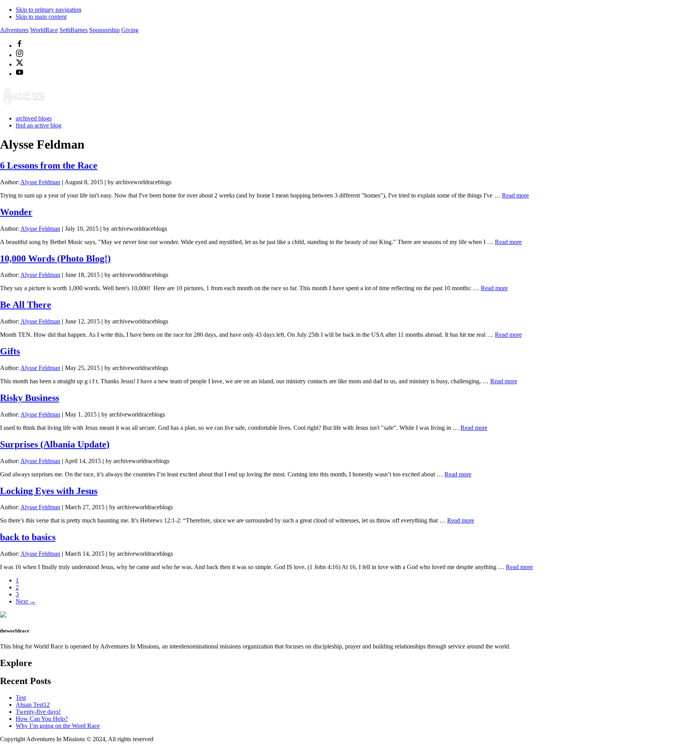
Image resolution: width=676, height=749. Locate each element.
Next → (26, 601)
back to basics (28, 537)
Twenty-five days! (38, 711)
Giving (129, 30)
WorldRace (44, 30)
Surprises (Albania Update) (55, 444)
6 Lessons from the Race (48, 165)
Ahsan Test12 (33, 704)
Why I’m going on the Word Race (58, 725)
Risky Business (29, 398)
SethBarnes (73, 30)
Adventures (14, 30)
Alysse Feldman (40, 182)
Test (21, 697)
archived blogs (34, 118)
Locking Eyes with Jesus (48, 491)
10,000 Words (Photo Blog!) (55, 258)
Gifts (10, 351)
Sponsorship (104, 30)
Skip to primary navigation (48, 9)
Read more (515, 195)
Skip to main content (41, 16)
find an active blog (38, 125)
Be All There (25, 305)
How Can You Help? (42, 718)
